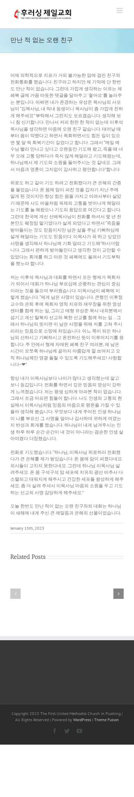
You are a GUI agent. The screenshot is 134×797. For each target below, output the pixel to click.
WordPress (82, 719)
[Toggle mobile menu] (120, 10)
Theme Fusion (106, 719)
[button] (15, 594)
